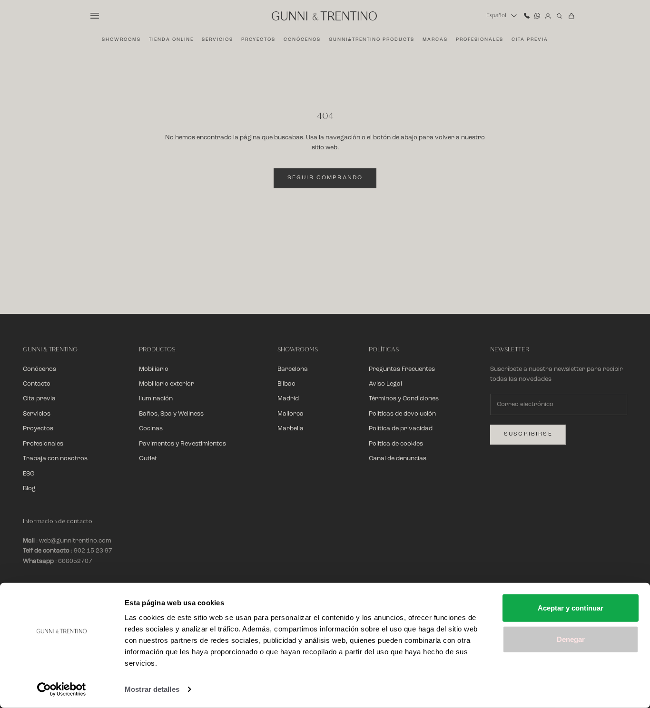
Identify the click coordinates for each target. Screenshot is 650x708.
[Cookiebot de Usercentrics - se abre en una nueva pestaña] (61, 689)
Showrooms (121, 40)
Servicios (217, 40)
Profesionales (479, 40)
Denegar (571, 639)
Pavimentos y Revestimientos (182, 444)
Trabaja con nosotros (55, 459)
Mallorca (290, 414)
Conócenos (302, 40)
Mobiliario (153, 369)
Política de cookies (396, 444)
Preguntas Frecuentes (402, 369)
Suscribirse (528, 434)
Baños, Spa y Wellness (171, 414)
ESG (29, 474)
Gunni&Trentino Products (371, 40)
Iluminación (156, 399)
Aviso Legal (385, 384)
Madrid (288, 399)
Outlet (148, 459)
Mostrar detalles (152, 689)
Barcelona (292, 369)
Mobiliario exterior (166, 384)
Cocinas (151, 429)
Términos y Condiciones (404, 399)
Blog (29, 488)
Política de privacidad (401, 429)
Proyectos (258, 40)
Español (496, 15)
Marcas (435, 40)
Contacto (36, 384)
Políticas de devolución (402, 414)
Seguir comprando (325, 178)
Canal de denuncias (397, 459)
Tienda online (171, 40)
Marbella (290, 429)
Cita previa (530, 40)
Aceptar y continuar (570, 608)
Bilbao (286, 384)
